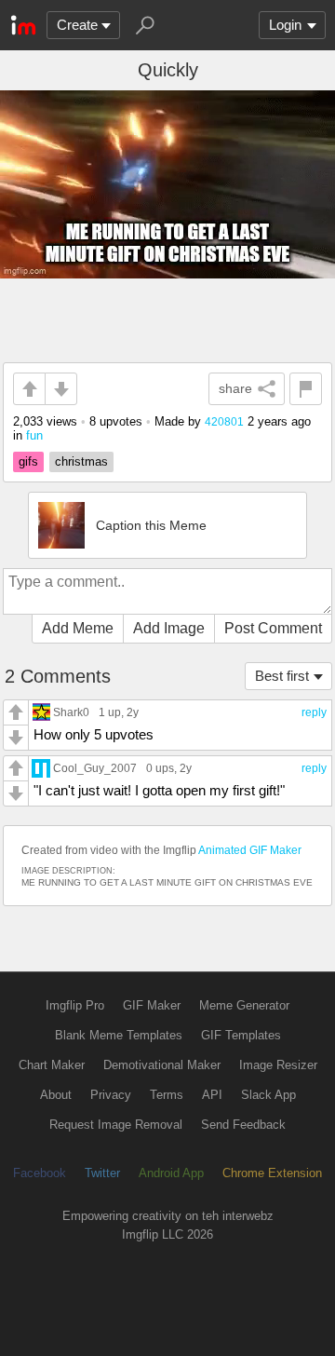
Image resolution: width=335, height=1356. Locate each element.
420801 (224, 421)
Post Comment (273, 628)
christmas (81, 461)
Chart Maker (52, 1065)
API (212, 1095)
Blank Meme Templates (118, 1035)
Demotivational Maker (162, 1065)
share (235, 388)
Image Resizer (278, 1065)
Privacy (110, 1095)
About (56, 1095)
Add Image (169, 628)
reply (314, 712)
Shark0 (71, 712)
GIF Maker (152, 1005)
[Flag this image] (305, 389)
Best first (282, 676)
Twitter (102, 1173)
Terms (166, 1095)
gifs (28, 461)
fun (34, 435)
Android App (171, 1173)
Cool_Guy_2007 (95, 768)
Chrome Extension (272, 1173)
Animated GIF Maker (250, 850)
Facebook (39, 1173)
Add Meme (78, 628)
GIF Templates (241, 1035)
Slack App (268, 1095)
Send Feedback (243, 1125)
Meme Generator (244, 1005)
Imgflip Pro (75, 1005)
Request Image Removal (115, 1125)
